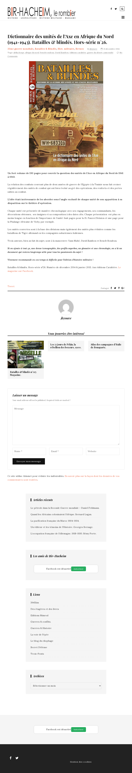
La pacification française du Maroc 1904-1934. (55, 520)
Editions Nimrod (39, 615)
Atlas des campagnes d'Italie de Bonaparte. (106, 346)
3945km (35, 602)
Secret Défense (39, 647)
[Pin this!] (119, 288)
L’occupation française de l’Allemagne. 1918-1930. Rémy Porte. (63, 533)
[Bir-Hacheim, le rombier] (42, 18)
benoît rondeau (47, 52)
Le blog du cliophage (42, 640)
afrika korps (18, 52)
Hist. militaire (66, 48)
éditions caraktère (78, 52)
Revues (79, 48)
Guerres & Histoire (41, 628)
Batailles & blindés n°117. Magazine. (23, 373)
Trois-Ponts (37, 653)
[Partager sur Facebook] (111, 288)
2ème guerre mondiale (20, 48)
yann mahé (108, 52)
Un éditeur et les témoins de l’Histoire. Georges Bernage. (62, 527)
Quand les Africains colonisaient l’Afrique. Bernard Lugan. (61, 514)
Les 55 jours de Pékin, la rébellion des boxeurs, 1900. (65, 346)
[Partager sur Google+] (122, 288)
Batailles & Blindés (45, 48)
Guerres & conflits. (41, 621)
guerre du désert (94, 52)
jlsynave (93, 49)
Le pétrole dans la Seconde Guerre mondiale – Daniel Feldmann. (65, 507)
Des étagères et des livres (45, 609)
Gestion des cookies (81, 762)
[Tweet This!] (115, 288)
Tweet (11, 286)
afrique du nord (32, 52)
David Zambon (62, 52)
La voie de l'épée (40, 634)
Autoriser (79, 569)
